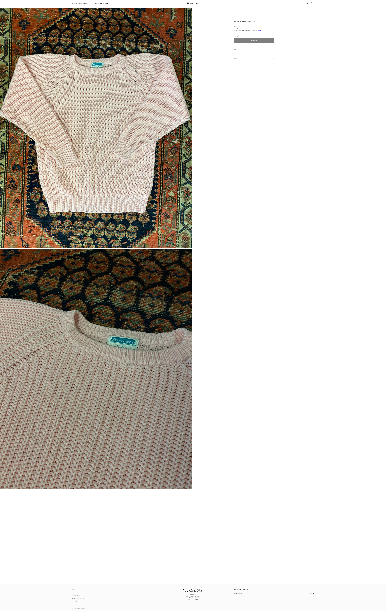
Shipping (236, 49)
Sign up (312, 593)
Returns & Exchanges (78, 598)
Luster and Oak (81, 608)
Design (236, 58)
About (73, 593)
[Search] (307, 3)
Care (235, 54)
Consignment (76, 595)
